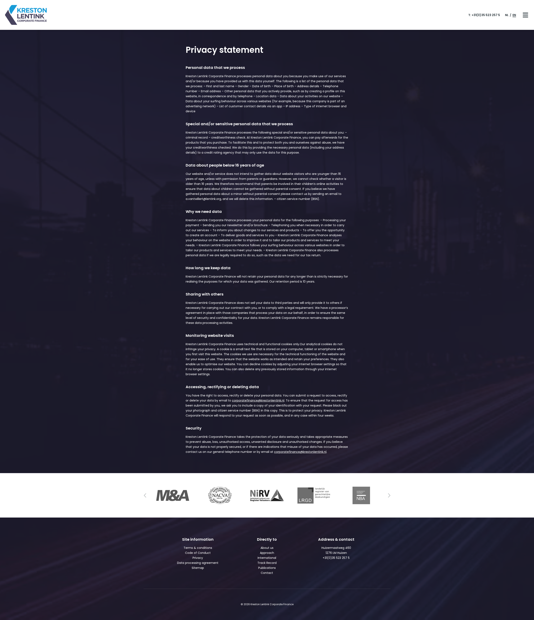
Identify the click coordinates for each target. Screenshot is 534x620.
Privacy (198, 558)
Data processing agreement (197, 563)
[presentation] (145, 495)
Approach (267, 553)
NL (507, 15)
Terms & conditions (198, 548)
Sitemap (198, 568)
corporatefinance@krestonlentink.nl (258, 400)
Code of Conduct (198, 553)
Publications (267, 568)
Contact (267, 573)
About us (267, 548)
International (267, 558)
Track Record (267, 563)
